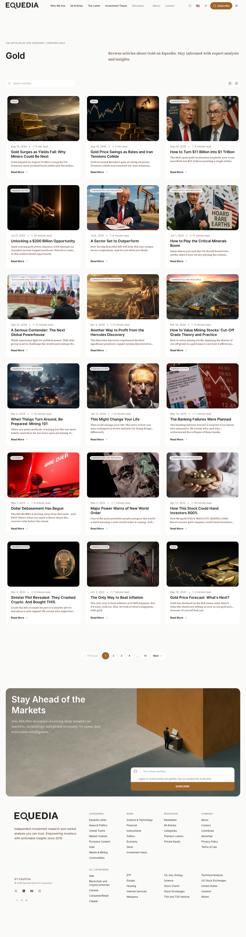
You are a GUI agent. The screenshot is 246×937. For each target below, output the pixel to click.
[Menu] (236, 5)
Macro (156, 5)
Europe (131, 880)
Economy (132, 841)
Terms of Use (209, 846)
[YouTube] (32, 891)
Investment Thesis (116, 5)
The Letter (94, 5)
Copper (93, 901)
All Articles (76, 5)
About (204, 819)
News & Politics (98, 825)
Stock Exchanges (174, 891)
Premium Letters (173, 836)
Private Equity (172, 841)
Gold (92, 846)
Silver (130, 846)
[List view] (236, 83)
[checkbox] (135, 778)
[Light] (17, 900)
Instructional (134, 830)
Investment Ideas (137, 852)
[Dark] (22, 900)
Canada (93, 890)
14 (145, 655)
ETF (129, 875)
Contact (170, 5)
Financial (132, 825)
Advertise (207, 836)
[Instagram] (40, 891)
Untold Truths (97, 830)
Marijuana (132, 896)
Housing (131, 885)
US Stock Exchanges (213, 880)
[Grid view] (230, 83)
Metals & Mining (98, 852)
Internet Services (137, 891)
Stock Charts (171, 885)
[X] (16, 891)
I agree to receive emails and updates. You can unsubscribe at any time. (175, 778)
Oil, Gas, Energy (173, 875)
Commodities (96, 857)
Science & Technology (140, 819)
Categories (170, 830)
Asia (91, 875)
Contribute (207, 830)
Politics (131, 836)
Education (138, 5)
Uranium (206, 891)
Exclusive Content (99, 841)
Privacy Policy (209, 841)
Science (168, 880)
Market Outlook (98, 836)
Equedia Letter (97, 819)
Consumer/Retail (98, 895)
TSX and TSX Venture (176, 896)
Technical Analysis (212, 875)
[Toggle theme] (205, 5)
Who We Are (57, 5)
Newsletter (170, 819)
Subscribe (183, 786)
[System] (26, 900)
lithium (205, 896)
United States (209, 885)
